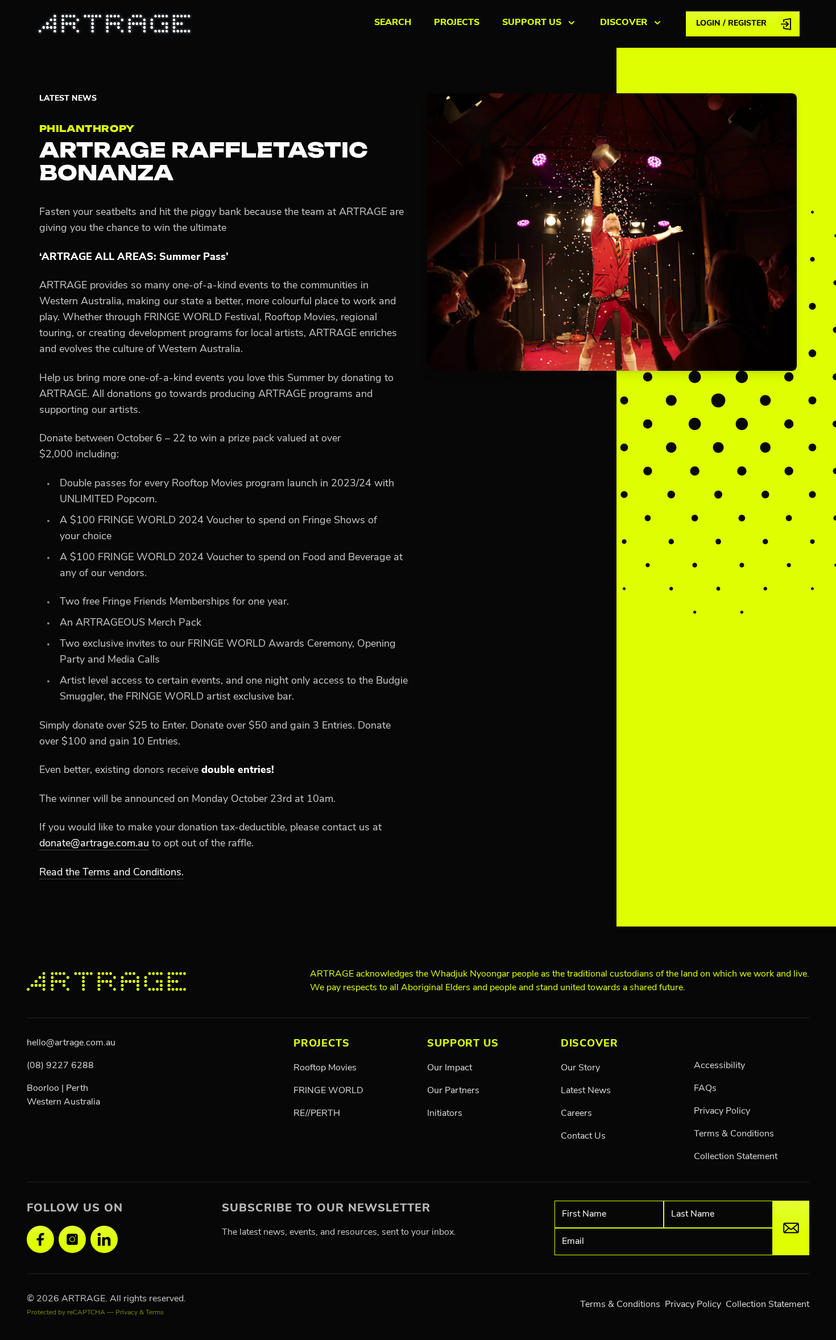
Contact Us (583, 1136)
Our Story (580, 1068)
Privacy (126, 1312)
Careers (576, 1113)
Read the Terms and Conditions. (111, 873)
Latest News (68, 98)
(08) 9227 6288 (60, 1065)
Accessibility (719, 1065)
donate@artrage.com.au (94, 844)
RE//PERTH (316, 1113)
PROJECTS (456, 22)
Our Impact (449, 1068)
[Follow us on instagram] (72, 1239)
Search (392, 22)
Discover (589, 1044)
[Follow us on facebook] (40, 1239)
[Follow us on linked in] (104, 1239)
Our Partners (453, 1090)
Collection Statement (735, 1156)
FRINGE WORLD (328, 1090)
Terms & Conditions (734, 1134)
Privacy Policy (722, 1111)
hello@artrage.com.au (71, 1043)
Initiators (444, 1113)
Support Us (463, 1044)
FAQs (705, 1088)
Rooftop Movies (325, 1068)
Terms (155, 1312)
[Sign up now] (791, 1228)
